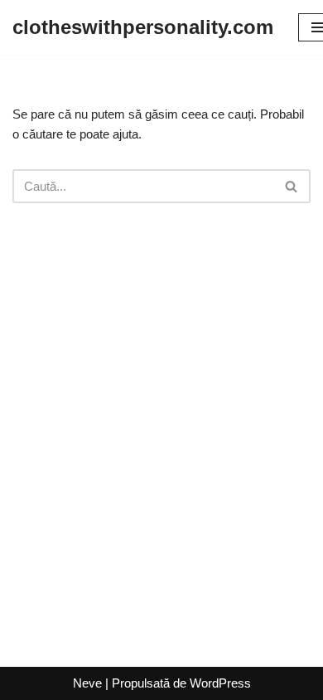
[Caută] (292, 186)
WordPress (220, 683)
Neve (87, 683)
